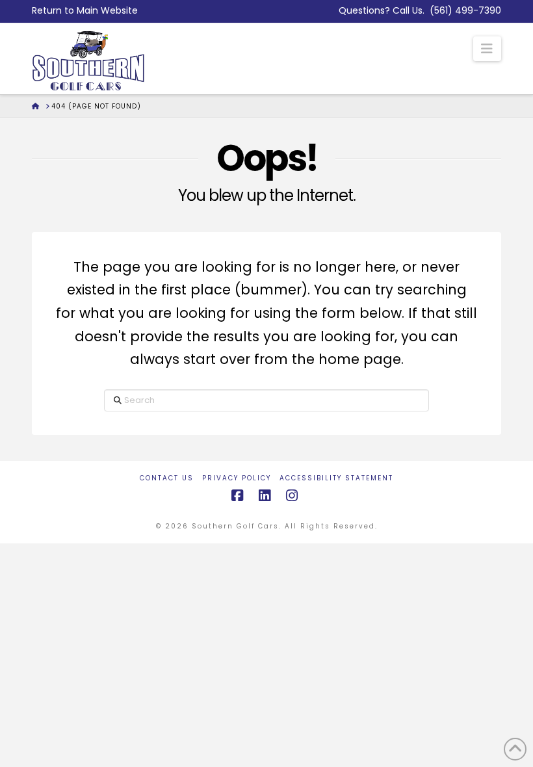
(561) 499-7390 (465, 10)
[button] (487, 48)
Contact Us (167, 478)
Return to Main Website (85, 10)
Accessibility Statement (336, 478)
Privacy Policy (236, 478)
